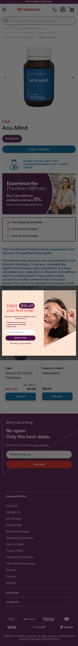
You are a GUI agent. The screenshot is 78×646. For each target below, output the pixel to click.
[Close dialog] (73, 293)
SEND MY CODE (20, 338)
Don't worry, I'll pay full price (20, 343)
